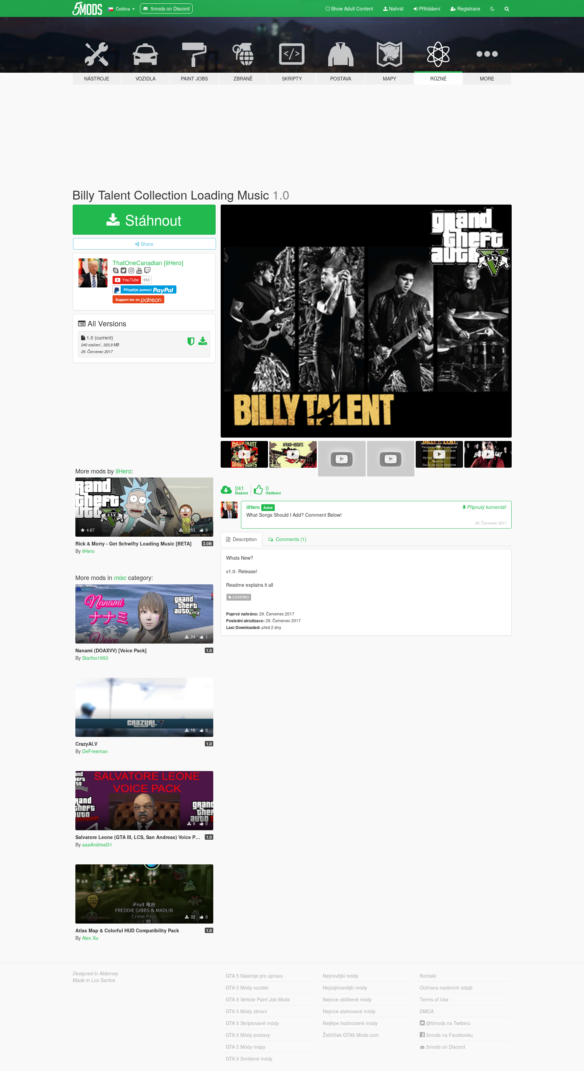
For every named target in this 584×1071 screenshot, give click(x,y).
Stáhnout (151, 219)
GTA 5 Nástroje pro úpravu (254, 975)
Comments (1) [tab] (290, 539)
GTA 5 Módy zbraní (246, 1011)
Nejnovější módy (340, 975)
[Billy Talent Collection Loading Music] (366, 321)
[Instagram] (131, 270)
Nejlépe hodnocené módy (350, 1023)
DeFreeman (95, 751)
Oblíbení (273, 493)
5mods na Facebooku (449, 1034)
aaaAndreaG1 (97, 844)
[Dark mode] (492, 8)
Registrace (468, 8)
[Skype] (116, 270)
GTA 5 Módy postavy (248, 1034)
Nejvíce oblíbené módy (347, 999)
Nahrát (396, 8)
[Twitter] (123, 270)
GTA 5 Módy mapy (245, 1046)
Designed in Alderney (95, 973)
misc (120, 577)
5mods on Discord (445, 1046)
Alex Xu (90, 937)
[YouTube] (139, 270)
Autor (268, 507)
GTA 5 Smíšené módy (249, 1058)
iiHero (123, 470)
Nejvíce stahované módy (349, 1011)
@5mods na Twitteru (447, 1023)
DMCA (427, 1011)
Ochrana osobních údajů (446, 987)
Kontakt (428, 975)
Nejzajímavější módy (345, 987)
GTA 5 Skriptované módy (252, 1023)
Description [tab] (243, 539)
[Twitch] (147, 270)
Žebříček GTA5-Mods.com (351, 1034)
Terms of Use (434, 999)
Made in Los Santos (94, 980)
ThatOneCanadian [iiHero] (148, 262)
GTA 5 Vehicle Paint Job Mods (258, 999)
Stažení (241, 493)
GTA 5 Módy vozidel (247, 987)
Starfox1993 (95, 657)
